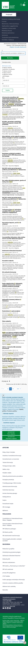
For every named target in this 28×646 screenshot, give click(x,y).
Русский (17, 47)
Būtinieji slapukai (8, 413)
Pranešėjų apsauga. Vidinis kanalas (12, 483)
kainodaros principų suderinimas (8, 373)
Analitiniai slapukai (9, 423)
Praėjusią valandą (7, 67)
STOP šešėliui (6, 576)
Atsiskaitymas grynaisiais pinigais (11, 552)
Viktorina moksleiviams (9, 562)
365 (18, 389)
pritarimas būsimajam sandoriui (15, 372)
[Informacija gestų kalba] (21, 6)
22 (10, 389)
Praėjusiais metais (7, 74)
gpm (3, 191)
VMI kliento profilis (8, 532)
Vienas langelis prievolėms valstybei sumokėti (12, 540)
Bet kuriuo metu (6, 66)
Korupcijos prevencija (8, 480)
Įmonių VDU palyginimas (9, 573)
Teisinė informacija (8, 462)
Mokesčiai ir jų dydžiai (8, 549)
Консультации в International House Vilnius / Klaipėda (12, 524)
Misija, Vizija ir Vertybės (9, 452)
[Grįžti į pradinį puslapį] (2, 50)
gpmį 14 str (16, 191)
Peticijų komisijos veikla (9, 466)
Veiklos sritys (6, 469)
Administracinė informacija (10, 486)
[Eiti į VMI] (8, 5)
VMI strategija (6, 507)
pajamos (11, 191)
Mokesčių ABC (6, 559)
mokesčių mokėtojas (16, 369)
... (5, 389)
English (12, 47)
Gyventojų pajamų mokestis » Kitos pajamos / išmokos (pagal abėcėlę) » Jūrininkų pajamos (13, 194)
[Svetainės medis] (24, 2)
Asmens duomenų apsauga (10, 493)
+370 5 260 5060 (7, 601)
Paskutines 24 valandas (8, 69)
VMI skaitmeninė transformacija (11, 536)
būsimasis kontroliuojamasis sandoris (14, 370)
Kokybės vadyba (7, 473)
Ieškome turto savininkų (9, 586)
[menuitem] (11, 19)
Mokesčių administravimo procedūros (13, 476)
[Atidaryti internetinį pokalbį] (24, 642)
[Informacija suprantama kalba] (24, 6)
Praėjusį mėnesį (6, 73)
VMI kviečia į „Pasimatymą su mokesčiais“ (14, 566)
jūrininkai (7, 191)
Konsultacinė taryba (8, 504)
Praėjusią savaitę (6, 71)
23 (13, 389)
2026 (6, 178)
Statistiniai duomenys (8, 490)
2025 (6, 248)
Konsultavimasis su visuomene (11, 459)
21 (8, 389)
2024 (6, 116)
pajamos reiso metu (6, 192)
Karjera (4, 500)
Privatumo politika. (12, 411)
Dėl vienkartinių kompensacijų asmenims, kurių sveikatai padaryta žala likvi (13, 118)
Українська (23, 47)
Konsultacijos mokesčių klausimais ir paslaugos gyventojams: (12, 598)
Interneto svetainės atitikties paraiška (13, 583)
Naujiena (17, 134)
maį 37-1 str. (5, 370)
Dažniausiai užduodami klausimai (11, 556)
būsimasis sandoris (6, 372)
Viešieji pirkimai (18, 297)
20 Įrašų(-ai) (5, 381)
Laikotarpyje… (6, 76)
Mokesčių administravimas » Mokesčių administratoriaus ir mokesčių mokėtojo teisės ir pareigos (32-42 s (12, 376)
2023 (6, 166)
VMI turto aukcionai (8, 569)
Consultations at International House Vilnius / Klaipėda (12, 519)
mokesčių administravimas (7, 369)
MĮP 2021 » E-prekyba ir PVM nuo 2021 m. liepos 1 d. (13, 234)
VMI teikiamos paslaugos (9, 529)
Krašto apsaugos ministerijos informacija (14, 580)
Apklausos (5, 510)
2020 (6, 297)
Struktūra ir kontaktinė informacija (12, 456)
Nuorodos (5, 590)
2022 (6, 134)
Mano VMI (12, 606)
